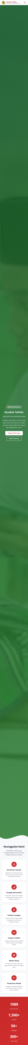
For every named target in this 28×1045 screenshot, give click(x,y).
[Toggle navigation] (24, 2)
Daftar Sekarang (14, 438)
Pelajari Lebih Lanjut (14, 433)
